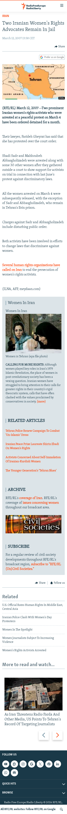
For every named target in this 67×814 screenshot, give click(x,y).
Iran (5, 16)
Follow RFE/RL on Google (41, 809)
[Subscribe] (14, 772)
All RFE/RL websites (13, 809)
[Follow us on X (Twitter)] (40, 764)
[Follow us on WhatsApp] (5, 772)
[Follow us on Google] (31, 764)
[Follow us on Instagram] (23, 764)
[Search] (61, 809)
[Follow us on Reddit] (14, 764)
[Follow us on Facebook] (48, 764)
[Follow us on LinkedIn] (57, 764)
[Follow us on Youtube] (5, 764)
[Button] (60, 46)
